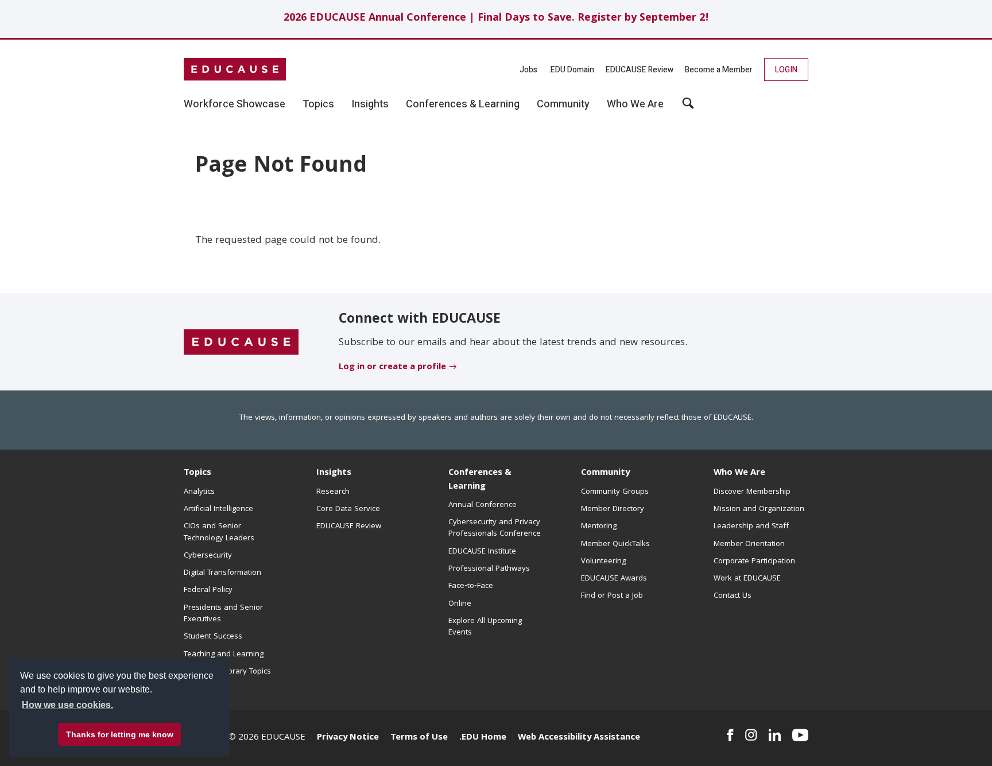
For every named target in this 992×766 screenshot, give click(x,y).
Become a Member (719, 70)
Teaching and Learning (224, 654)
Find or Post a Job (612, 596)
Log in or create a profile (392, 367)
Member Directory (612, 509)
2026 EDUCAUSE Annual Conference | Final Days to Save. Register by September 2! (496, 19)
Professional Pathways (489, 569)
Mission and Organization (759, 509)
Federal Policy (208, 590)
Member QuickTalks (615, 544)
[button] (688, 107)
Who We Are (739, 473)
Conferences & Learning (480, 480)
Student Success (213, 636)
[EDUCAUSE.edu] (235, 69)
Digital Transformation (222, 573)
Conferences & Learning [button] (463, 104)
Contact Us (732, 596)
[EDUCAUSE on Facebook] (730, 735)
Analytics (199, 492)
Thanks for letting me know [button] (119, 734)
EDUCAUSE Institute (482, 552)
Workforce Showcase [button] (234, 104)
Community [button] (563, 104)
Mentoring (599, 526)
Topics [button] (318, 104)
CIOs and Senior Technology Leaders (219, 532)
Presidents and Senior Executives (223, 614)
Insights (333, 473)
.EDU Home (482, 737)
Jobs (528, 70)
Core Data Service (348, 509)
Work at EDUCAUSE (747, 578)
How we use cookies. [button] (67, 705)
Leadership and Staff (751, 526)
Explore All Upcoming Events (485, 627)
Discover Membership (752, 492)
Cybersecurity (208, 556)
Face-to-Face (470, 586)
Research (333, 492)
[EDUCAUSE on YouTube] (800, 735)
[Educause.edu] (241, 342)
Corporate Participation (754, 561)
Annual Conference (482, 505)
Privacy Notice (348, 737)
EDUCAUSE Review (639, 70)
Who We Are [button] (635, 104)
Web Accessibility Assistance (579, 737)
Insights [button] (370, 104)
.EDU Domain (571, 70)
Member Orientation (749, 544)
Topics (197, 473)
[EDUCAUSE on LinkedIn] (775, 735)
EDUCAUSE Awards (614, 578)
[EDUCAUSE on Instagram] (751, 735)
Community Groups (615, 492)
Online (459, 604)
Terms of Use (419, 737)
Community (605, 473)
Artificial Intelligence (218, 509)
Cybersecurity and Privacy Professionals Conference (494, 528)
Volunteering (603, 561)
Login (786, 70)
